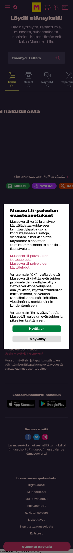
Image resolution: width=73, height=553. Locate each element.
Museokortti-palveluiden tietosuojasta (29, 257)
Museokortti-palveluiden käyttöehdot (29, 265)
